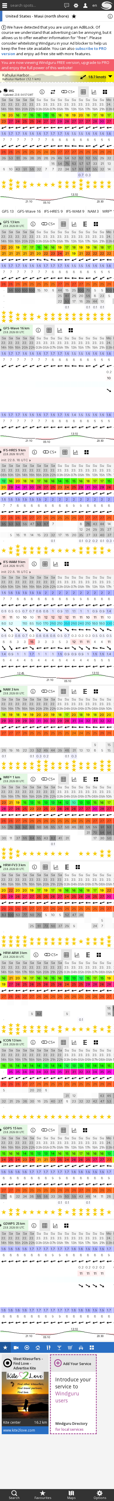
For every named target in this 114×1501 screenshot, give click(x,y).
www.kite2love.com (19, 1430)
